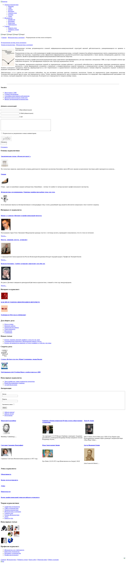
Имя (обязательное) (26, 110)
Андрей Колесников (10, 385)
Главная (3, 37)
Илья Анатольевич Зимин (51, 445)
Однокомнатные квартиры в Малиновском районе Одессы (22, 341)
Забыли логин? (9, 414)
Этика (3, 486)
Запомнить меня (7, 404)
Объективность (6, 474)
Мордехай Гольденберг (8, 420)
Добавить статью (22, 559)
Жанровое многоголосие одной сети (16, 97)
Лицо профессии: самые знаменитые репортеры (19, 381)
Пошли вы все (6, 491)
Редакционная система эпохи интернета (13, 42)
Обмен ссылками (53, 559)
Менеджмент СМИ (11, 92)
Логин (4, 394)
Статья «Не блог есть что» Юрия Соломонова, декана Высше (21, 359)
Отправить (4, 147)
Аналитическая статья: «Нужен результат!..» (16, 156)
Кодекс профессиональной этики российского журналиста (20, 497)
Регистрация (8, 415)
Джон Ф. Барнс (89, 420)
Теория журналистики (8, 45)
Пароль (4, 399)
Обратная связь (42, 559)
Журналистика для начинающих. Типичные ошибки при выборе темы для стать (28, 192)
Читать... (3, 236)
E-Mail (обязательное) (26, 113)
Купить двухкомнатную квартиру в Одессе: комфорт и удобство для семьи (27, 343)
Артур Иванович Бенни (92, 445)
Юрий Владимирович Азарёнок (14, 383)
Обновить (4, 142)
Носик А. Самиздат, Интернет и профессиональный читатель (21, 215)
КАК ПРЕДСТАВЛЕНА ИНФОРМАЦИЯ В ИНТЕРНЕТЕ (20, 302)
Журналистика (11, 559)
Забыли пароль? (9, 412)
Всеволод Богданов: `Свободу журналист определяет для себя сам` (23, 263)
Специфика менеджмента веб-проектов (17, 96)
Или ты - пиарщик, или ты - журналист (14, 240)
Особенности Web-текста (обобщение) (13, 315)
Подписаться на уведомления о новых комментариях (19, 133)
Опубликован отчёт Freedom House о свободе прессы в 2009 (20, 372)
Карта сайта (32, 559)
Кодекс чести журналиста (9, 480)
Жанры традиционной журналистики (16, 99)
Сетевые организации (11, 94)
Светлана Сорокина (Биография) (12, 445)
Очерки (3, 174)
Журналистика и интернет (16, 37)
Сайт (21, 117)
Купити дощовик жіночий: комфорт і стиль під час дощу (22, 339)
